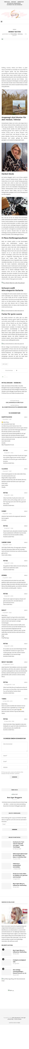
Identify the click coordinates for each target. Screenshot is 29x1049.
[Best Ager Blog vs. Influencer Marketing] (6, 886)
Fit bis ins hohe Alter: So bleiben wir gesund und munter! (20, 875)
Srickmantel (24, 183)
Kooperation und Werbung (14, 4)
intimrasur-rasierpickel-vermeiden (17, 865)
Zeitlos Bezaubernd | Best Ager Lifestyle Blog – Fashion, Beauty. (16, 1018)
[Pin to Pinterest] (22, 370)
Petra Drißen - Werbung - (17, 34)
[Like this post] (17, 370)
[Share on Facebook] (19, 370)
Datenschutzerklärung (14, 3)
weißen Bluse (5, 299)
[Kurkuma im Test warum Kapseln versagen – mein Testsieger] (6, 844)
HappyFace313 (7, 417)
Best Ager (5, 364)
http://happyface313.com (8, 444)
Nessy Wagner (7, 662)
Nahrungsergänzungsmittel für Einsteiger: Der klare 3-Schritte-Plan (20, 855)
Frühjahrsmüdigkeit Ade (19, 960)
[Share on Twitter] (21, 370)
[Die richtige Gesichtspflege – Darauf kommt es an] (6, 972)
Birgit (4, 610)
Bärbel (4, 575)
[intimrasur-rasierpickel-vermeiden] (6, 866)
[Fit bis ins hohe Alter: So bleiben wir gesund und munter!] (6, 876)
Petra (5, 450)
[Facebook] (11, 7)
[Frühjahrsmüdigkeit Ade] (6, 962)
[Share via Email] (24, 370)
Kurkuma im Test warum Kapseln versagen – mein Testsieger (18, 844)
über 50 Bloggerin (16, 806)
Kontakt (13, 1)
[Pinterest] (15, 7)
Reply (25, 417)
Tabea (4, 699)
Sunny (4, 511)
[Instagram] (13, 7)
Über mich (7, 1)
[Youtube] (17, 7)
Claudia (5, 469)
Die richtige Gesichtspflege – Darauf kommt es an (19, 971)
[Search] (27, 21)
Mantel (12, 323)
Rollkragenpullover (6, 245)
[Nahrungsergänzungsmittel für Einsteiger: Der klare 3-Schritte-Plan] (6, 856)
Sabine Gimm (6, 542)
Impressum (21, 1)
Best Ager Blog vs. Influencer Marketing (19, 884)
